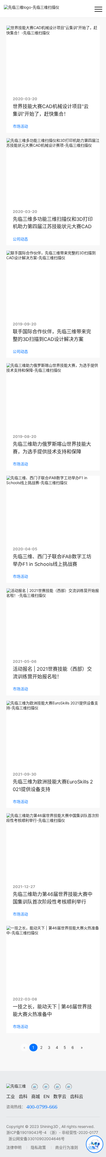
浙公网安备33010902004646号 (36, 1138)
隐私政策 (38, 1147)
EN (46, 1096)
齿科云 (76, 1096)
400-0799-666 (41, 1107)
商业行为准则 (66, 1147)
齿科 (23, 1096)
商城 (35, 1096)
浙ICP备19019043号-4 (26, 1132)
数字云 (59, 1096)
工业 (10, 1096)
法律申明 (13, 1147)
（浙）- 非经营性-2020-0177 (73, 1132)
